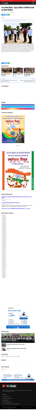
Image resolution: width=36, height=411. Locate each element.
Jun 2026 (3, 215)
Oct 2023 (3, 244)
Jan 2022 (3, 263)
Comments (4, 368)
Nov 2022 (3, 254)
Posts (4, 367)
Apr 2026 (3, 217)
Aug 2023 (3, 246)
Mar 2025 (3, 229)
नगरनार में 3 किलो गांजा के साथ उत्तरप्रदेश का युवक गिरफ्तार (11, 21)
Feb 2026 (3, 219)
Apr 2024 (3, 239)
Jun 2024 (3, 237)
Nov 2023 (3, 243)
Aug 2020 (3, 272)
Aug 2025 (3, 224)
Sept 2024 (3, 234)
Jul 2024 (3, 236)
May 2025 (3, 227)
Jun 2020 (3, 274)
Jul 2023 (3, 247)
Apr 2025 (3, 228)
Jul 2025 (3, 225)
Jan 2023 (3, 252)
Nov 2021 (3, 265)
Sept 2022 (3, 256)
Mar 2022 (3, 261)
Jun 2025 (3, 226)
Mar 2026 (3, 218)
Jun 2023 (3, 248)
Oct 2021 (3, 266)
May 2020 (3, 275)
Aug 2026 (3, 213)
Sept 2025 (3, 223)
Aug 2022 (3, 257)
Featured (12, 12)
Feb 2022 (3, 262)
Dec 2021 (3, 264)
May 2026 (3, 216)
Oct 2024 (3, 233)
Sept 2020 (3, 271)
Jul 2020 (3, 273)
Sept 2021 (3, 267)
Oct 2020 (3, 270)
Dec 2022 (3, 253)
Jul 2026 (3, 214)
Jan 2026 (3, 220)
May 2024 (3, 238)
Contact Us (10, 0)
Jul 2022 (3, 258)
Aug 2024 (3, 235)
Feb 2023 (3, 251)
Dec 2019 (3, 276)
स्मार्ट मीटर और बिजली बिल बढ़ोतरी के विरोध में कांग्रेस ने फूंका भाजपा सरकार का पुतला (14, 19)
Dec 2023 (3, 242)
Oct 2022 (3, 255)
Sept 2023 (3, 245)
